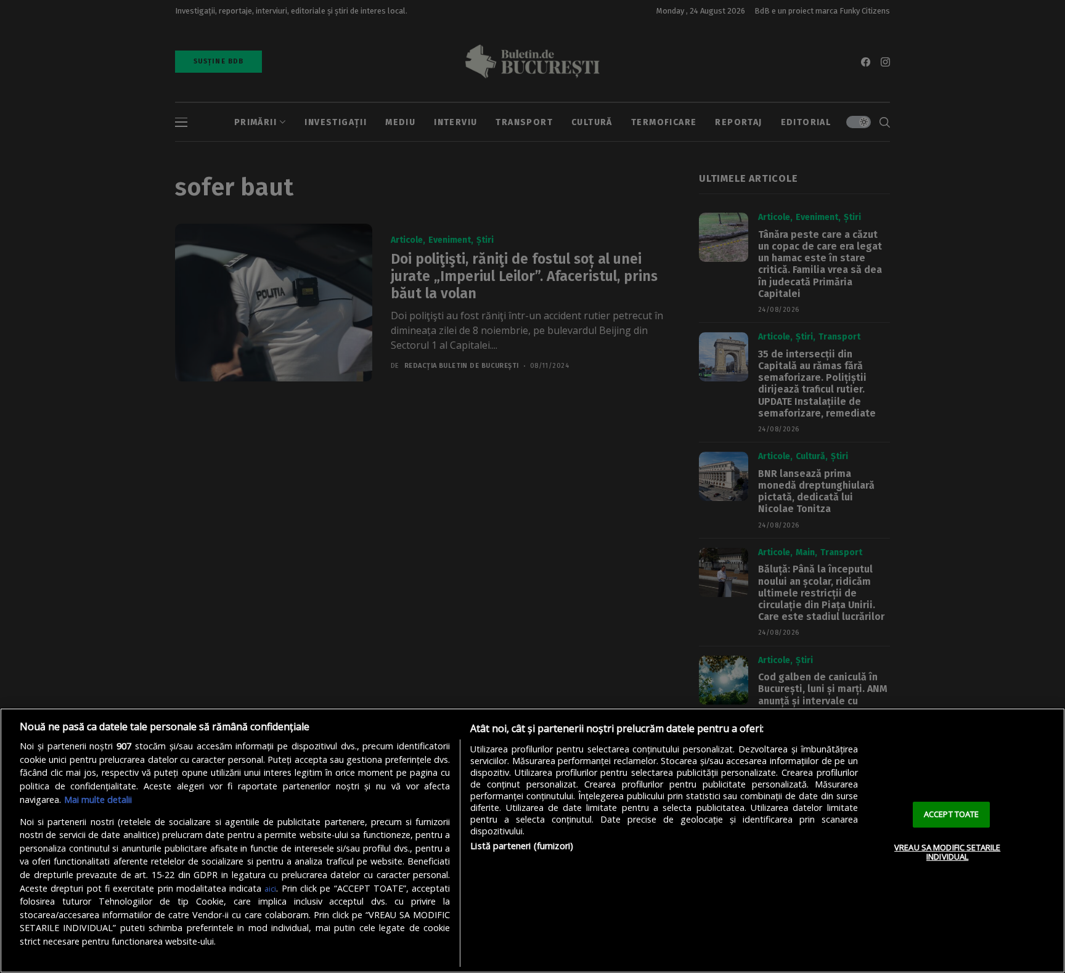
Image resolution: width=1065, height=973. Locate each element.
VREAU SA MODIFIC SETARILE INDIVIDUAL (947, 852)
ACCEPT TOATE (951, 814)
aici (270, 888)
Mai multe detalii (98, 799)
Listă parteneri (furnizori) (521, 846)
